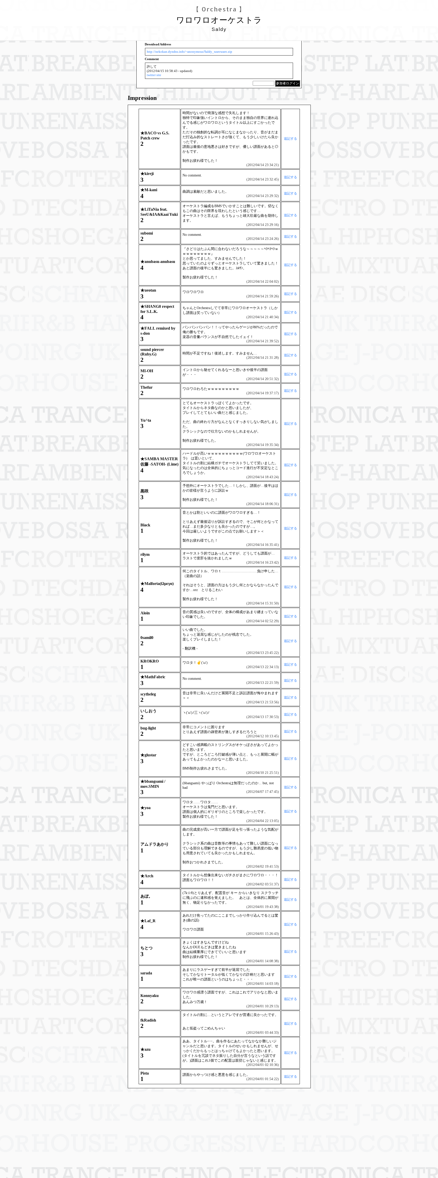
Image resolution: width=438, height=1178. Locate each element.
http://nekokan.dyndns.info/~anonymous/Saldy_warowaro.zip (189, 51)
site (158, 75)
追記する (290, 138)
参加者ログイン (287, 83)
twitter (151, 75)
